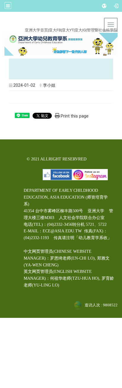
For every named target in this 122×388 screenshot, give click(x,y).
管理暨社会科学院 (102, 30)
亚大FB (55, 30)
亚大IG (80, 30)
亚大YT (68, 30)
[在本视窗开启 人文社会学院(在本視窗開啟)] (61, 44)
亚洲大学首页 (36, 30)
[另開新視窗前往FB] (57, 174)
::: (57, 23)
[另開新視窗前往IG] (90, 174)
